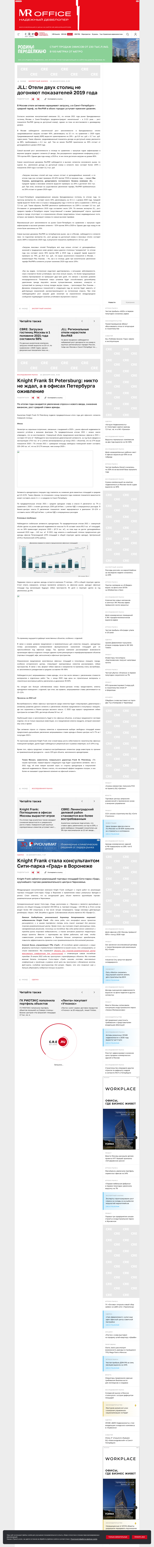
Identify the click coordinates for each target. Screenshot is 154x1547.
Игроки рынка (111, 308)
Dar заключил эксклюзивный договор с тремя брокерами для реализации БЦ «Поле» (121, 947)
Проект (108, 654)
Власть (108, 795)
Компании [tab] (130, 302)
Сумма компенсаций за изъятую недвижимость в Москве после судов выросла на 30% (121, 484)
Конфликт (110, 969)
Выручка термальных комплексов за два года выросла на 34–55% (119, 440)
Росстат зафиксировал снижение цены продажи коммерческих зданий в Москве (119, 1055)
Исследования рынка (114, 436)
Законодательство (113, 321)
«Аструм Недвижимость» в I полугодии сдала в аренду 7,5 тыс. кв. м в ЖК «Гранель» (117, 426)
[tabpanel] (121, 926)
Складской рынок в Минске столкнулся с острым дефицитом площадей (119, 1395)
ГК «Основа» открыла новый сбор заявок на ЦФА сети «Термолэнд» (119, 1305)
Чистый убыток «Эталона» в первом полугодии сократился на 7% (120, 674)
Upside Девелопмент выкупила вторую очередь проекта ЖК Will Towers (119, 645)
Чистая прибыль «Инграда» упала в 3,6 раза (119, 631)
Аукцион (109, 697)
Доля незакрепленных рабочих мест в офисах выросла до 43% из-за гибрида (120, 454)
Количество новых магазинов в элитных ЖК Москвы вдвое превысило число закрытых (117, 602)
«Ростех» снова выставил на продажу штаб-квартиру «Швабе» (120, 1336)
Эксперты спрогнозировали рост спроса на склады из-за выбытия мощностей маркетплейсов (120, 1201)
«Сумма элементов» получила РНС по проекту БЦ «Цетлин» (120, 787)
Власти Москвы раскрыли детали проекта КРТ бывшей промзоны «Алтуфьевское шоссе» (119, 1158)
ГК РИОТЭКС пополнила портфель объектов (37, 1002)
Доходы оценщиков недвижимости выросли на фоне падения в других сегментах (120, 992)
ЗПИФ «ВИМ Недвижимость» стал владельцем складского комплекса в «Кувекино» (120, 1425)
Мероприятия (85, 34)
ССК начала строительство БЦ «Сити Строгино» (121, 815)
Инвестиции (111, 823)
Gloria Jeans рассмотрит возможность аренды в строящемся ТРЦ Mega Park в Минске (120, 1350)
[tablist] (121, 302)
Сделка (108, 421)
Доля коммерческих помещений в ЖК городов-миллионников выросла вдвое (119, 617)
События (109, 336)
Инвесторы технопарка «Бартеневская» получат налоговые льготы (120, 660)
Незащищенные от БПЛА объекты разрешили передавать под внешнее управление (121, 1528)
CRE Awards (56, 34)
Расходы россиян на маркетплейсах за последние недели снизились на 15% (120, 572)
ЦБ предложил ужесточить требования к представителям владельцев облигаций (118, 1022)
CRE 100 (63, 34)
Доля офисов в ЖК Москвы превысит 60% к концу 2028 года (121, 933)
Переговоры (110, 1344)
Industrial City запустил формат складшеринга (118, 961)
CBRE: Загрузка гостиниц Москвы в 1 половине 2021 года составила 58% (35, 334)
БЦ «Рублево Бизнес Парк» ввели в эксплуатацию (119, 340)
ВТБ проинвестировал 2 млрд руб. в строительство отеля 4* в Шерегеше (119, 687)
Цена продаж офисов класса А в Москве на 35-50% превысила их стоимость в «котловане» (120, 828)
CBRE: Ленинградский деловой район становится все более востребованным (77, 814)
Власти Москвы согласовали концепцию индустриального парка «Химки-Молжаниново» (120, 1007)
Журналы (95, 34)
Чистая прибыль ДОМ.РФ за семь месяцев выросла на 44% (120, 1363)
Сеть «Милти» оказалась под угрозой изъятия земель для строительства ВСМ (118, 974)
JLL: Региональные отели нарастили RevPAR (75, 332)
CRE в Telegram (112, 834)
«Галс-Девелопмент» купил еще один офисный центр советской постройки (119, 1319)
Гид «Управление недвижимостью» (111, 34)
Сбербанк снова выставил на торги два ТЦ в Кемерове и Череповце (120, 701)
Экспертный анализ (114, 567)
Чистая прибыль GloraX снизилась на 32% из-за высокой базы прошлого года (121, 469)
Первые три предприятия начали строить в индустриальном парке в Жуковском (119, 1218)
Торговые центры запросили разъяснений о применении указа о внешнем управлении (119, 801)
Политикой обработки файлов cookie (84, 1539)
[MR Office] (77, 15)
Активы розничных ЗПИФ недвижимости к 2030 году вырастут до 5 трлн (117, 1037)
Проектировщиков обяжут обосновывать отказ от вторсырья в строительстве (119, 326)
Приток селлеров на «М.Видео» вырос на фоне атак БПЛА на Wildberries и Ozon (118, 587)
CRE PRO (77, 34)
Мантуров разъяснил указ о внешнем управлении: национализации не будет (117, 1410)
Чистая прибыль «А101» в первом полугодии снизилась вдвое (119, 312)
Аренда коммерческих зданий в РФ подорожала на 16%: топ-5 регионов (118, 846)
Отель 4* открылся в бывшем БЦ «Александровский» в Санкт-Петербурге (119, 1440)
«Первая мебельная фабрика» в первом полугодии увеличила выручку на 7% (118, 1186)
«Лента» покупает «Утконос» (74, 1002)
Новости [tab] (112, 302)
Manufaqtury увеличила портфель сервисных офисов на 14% (119, 1172)
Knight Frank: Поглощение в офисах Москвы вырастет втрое (37, 812)
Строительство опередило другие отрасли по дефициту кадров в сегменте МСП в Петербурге (119, 1070)
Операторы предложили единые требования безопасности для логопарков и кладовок (118, 1380)
